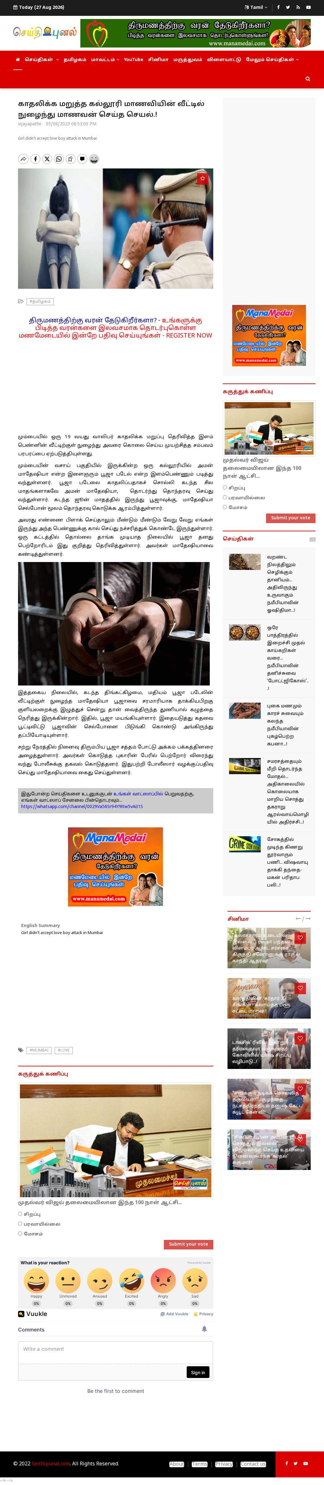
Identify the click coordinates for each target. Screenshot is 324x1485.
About (177, 1464)
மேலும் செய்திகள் (270, 60)
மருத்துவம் (187, 60)
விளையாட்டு (224, 60)
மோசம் (33, 1234)
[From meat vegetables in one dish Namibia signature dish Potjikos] (245, 632)
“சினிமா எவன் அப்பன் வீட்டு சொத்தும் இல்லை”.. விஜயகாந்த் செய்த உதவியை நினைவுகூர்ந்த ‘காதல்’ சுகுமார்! (268, 1150)
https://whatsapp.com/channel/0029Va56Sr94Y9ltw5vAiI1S (82, 807)
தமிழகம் (75, 60)
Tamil (256, 7)
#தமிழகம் (40, 302)
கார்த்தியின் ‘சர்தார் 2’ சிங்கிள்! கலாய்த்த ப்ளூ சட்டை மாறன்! (261, 1005)
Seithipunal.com (51, 1464)
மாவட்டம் (103, 60)
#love (64, 1050)
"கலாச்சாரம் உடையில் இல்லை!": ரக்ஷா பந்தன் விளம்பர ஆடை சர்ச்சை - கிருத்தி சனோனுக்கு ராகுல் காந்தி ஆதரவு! (266, 948)
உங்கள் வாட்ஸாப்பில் (137, 794)
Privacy (224, 1464)
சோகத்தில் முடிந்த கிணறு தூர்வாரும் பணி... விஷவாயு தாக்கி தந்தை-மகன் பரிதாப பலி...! (287, 862)
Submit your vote (188, 1244)
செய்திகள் (39, 60)
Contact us (253, 1464)
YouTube (133, 60)
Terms (199, 1464)
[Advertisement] (115, 384)
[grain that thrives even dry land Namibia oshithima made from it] (245, 562)
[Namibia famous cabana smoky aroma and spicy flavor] (245, 711)
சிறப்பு (32, 1214)
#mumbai (39, 1050)
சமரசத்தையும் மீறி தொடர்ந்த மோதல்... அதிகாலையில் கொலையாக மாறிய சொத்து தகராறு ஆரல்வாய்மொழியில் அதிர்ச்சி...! (288, 792)
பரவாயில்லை (42, 1224)
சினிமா (158, 60)
